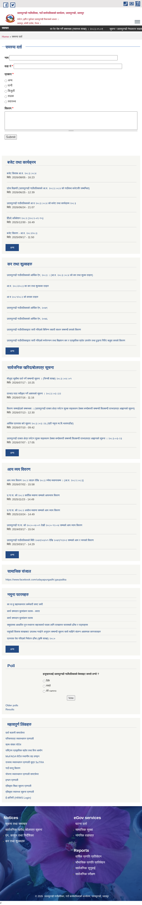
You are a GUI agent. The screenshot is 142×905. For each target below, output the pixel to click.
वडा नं (9, 66)
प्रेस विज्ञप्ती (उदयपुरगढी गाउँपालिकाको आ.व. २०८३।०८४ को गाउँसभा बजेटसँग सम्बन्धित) (48, 188)
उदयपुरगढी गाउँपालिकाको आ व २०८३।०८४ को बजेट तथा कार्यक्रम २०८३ (41, 203)
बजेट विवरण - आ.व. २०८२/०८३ (22, 233)
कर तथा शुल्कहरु (15, 841)
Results (10, 709)
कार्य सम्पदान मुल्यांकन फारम (20, 617)
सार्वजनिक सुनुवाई (85, 868)
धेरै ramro (51, 690)
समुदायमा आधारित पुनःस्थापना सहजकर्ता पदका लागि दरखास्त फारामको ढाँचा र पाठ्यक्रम (47, 624)
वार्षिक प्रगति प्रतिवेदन (88, 856)
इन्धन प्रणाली (12, 779)
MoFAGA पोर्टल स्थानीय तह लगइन (22, 756)
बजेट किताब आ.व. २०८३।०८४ (21, 173)
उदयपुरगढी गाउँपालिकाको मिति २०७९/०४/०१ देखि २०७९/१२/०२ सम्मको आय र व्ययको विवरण (50, 540)
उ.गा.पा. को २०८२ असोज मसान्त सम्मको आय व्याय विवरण (33, 510)
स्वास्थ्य (12, 101)
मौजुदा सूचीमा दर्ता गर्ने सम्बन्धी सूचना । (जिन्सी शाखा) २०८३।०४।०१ (39, 378)
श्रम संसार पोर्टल (13, 744)
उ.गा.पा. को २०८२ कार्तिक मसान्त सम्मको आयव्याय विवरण (33, 495)
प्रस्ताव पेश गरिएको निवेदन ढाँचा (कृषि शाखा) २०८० (31, 638)
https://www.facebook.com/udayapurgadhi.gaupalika (36, 579)
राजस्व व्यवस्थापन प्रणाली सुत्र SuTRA (25, 762)
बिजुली (11, 90)
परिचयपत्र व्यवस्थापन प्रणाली (20, 738)
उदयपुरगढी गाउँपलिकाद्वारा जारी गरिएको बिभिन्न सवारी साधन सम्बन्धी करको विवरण (44, 329)
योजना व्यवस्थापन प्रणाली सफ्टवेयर (22, 774)
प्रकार (9, 74)
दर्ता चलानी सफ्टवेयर (15, 732)
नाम (7, 57)
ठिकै (48, 680)
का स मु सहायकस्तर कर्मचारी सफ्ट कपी (25, 604)
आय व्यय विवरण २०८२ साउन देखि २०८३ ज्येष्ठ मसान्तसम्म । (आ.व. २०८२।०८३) (45, 480)
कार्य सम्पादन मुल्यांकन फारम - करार (23, 611)
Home (5, 36)
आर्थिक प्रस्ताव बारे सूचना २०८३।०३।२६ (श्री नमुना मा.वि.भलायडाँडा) (40, 423)
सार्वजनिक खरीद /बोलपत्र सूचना (23, 829)
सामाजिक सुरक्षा (84, 829)
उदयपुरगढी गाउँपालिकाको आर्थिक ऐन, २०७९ (27, 307)
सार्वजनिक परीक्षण (85, 874)
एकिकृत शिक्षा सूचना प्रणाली (18, 785)
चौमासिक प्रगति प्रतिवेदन (90, 862)
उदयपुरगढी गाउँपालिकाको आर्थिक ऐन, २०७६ (27, 318)
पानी (10, 85)
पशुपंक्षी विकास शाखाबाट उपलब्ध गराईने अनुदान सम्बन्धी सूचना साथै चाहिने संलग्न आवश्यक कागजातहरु (54, 631)
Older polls (12, 705)
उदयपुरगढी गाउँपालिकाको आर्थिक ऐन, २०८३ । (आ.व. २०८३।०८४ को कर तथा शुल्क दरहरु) (50, 275)
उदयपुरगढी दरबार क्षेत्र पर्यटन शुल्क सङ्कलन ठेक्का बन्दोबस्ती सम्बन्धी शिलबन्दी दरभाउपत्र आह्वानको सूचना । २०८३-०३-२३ (64, 438)
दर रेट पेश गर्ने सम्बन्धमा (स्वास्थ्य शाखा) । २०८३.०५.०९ (70, 28)
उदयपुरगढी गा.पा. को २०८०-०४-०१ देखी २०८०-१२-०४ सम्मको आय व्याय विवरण (44, 525)
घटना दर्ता (81, 824)
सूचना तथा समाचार (16, 824)
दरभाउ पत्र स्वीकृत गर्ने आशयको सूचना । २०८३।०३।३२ (34, 393)
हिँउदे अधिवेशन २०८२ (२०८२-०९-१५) (25, 218)
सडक (11, 96)
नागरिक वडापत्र (84, 835)
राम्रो (48, 685)
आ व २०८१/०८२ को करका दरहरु (22, 296)
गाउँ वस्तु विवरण (13, 768)
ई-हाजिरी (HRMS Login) (18, 797)
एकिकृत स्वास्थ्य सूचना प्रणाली (20, 791)
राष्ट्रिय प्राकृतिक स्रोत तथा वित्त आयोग (24, 750)
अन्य (10, 80)
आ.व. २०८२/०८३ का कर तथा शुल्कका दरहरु (28, 285)
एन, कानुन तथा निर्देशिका (19, 835)
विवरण (9, 108)
